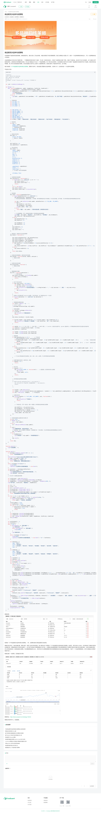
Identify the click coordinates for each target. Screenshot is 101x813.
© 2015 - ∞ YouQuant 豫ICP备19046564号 (50, 810)
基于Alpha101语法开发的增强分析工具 (13, 735)
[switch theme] (86, 2)
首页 (26, 2)
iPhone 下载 (62, 805)
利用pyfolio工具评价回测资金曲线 (12, 743)
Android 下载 (68, 805)
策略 (30, 2)
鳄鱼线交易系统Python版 (10, 731)
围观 (34, 2)
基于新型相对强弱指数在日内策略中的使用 (14, 733)
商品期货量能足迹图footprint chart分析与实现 (15, 739)
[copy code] (94, 72)
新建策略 (45, 802)
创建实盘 (45, 800)
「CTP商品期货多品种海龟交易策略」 (19, 66)
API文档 (47, 2)
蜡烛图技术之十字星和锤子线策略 (12, 747)
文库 (38, 2)
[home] (7, 2)
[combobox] (92, 786)
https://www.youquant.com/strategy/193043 (20, 717)
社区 (42, 2)
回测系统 (30, 800)
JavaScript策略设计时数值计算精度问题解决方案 (15, 741)
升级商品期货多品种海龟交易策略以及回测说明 (15, 729)
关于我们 (30, 804)
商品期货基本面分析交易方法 (11, 745)
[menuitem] (26, 2)
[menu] (54, 2)
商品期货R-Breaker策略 (10, 737)
